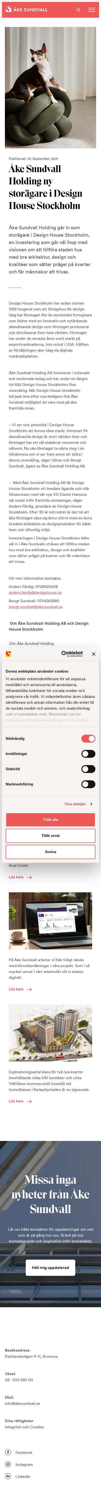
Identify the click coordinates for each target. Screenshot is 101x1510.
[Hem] (27, 10)
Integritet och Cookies (24, 1426)
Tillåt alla (50, 820)
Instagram (24, 1464)
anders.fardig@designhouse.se (35, 592)
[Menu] (91, 10)
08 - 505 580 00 (19, 1379)
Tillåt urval (50, 835)
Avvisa (50, 852)
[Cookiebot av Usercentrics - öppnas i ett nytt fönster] (62, 654)
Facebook (23, 1452)
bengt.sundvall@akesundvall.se (36, 606)
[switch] (88, 754)
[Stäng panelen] (93, 654)
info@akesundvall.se (22, 1403)
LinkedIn (22, 1476)
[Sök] (78, 10)
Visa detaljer (75, 804)
